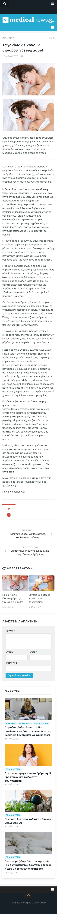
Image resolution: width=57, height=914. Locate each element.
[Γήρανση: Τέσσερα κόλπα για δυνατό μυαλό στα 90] (28, 801)
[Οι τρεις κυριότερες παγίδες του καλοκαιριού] (41, 583)
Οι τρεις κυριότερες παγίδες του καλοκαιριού (39, 598)
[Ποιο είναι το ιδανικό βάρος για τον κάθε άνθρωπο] (15, 583)
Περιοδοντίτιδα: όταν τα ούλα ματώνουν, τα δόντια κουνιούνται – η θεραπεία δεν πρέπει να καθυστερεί (28, 731)
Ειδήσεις (8, 38)
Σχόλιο (10, 630)
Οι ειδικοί (24, 723)
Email (33, 651)
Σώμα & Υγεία (41, 723)
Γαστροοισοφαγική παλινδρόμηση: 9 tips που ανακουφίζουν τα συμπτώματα (28, 777)
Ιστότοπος (11, 662)
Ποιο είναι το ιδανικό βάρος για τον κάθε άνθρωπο (12, 598)
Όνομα (10, 651)
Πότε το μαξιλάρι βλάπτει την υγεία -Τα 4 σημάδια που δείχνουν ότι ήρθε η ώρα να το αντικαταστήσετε (28, 865)
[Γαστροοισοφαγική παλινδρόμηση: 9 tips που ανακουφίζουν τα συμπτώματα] (28, 755)
